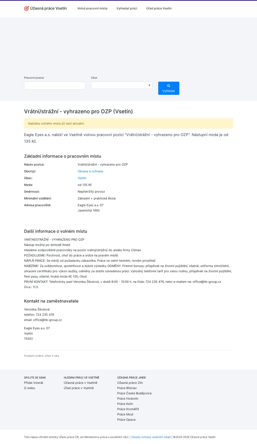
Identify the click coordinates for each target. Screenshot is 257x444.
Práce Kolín (125, 404)
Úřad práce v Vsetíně (79, 388)
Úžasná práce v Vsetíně (80, 383)
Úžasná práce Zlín (130, 383)
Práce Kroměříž (128, 409)
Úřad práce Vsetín (159, 8)
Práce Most (125, 414)
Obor (94, 77)
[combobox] (121, 85)
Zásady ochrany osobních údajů (151, 437)
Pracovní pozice (34, 77)
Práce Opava (126, 419)
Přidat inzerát (33, 383)
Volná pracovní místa (92, 8)
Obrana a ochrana (90, 171)
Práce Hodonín (127, 398)
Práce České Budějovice (134, 393)
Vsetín (82, 178)
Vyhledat (168, 91)
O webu (29, 388)
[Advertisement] (128, 43)
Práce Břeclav (127, 388)
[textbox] (98, 85)
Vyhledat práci (126, 8)
